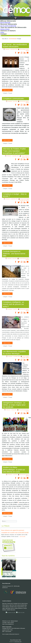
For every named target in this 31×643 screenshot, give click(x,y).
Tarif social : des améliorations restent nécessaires (15, 45)
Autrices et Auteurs (5, 29)
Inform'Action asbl (18, 641)
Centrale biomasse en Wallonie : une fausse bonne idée (14, 253)
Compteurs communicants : (14, 99)
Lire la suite (22, 536)
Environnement (12, 38)
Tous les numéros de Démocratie (8, 25)
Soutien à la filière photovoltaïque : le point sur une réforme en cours (14, 469)
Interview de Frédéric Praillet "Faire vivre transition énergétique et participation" (14, 151)
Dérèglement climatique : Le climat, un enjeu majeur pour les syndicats (14, 405)
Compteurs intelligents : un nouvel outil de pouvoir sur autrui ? (13, 304)
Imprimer (27, 50)
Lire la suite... (7, 90)
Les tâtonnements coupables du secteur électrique (14, 352)
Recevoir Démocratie (5, 22)
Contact (2, 32)
